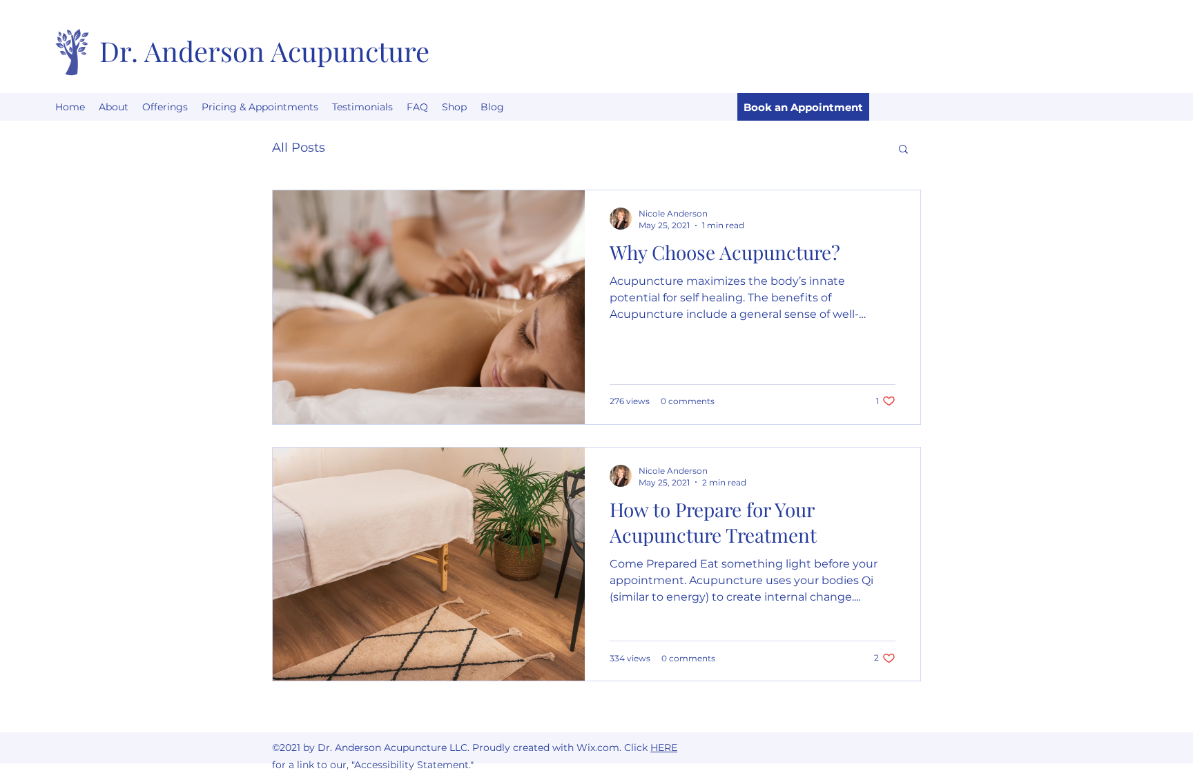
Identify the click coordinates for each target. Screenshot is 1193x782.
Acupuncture (350, 50)
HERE (663, 747)
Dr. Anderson (185, 50)
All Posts (298, 147)
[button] (903, 150)
